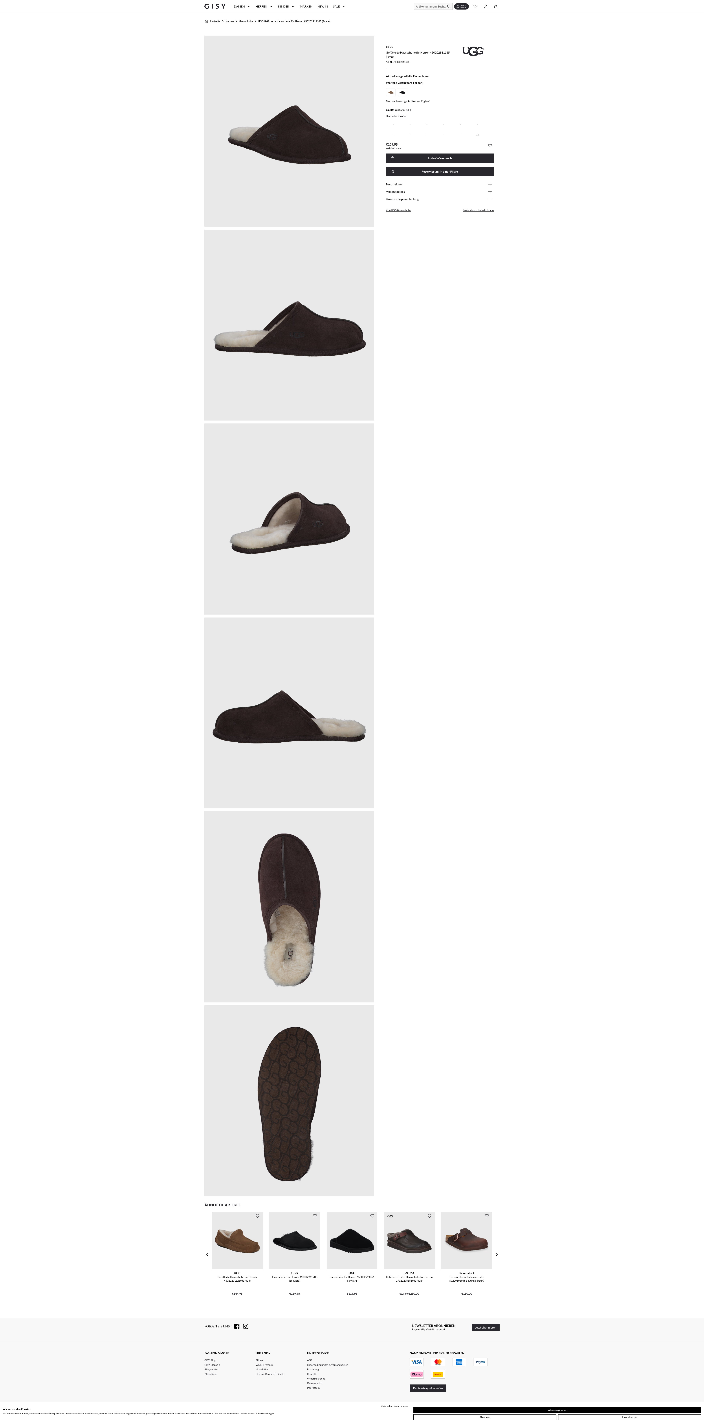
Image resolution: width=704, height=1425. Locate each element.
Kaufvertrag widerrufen (428, 1388)
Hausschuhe (246, 21)
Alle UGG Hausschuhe (398, 210)
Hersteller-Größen (396, 116)
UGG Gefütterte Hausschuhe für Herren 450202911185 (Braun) (294, 21)
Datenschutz (314, 1383)
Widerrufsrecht (316, 1378)
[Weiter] (496, 1254)
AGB (309, 1360)
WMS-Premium (265, 1364)
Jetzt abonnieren (485, 1327)
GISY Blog (210, 1360)
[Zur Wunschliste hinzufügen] (490, 145)
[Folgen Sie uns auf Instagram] (243, 1326)
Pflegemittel (211, 1369)
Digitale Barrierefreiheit (269, 1373)
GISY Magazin (212, 1364)
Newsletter (262, 1369)
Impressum (313, 1387)
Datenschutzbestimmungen (394, 1406)
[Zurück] (207, 1254)
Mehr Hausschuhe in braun (478, 210)
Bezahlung (313, 1369)
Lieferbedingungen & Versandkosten (327, 1364)
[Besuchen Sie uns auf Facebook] (235, 1326)
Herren (229, 21)
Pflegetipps (210, 1373)
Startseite (215, 21)
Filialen (260, 1360)
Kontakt (311, 1373)
